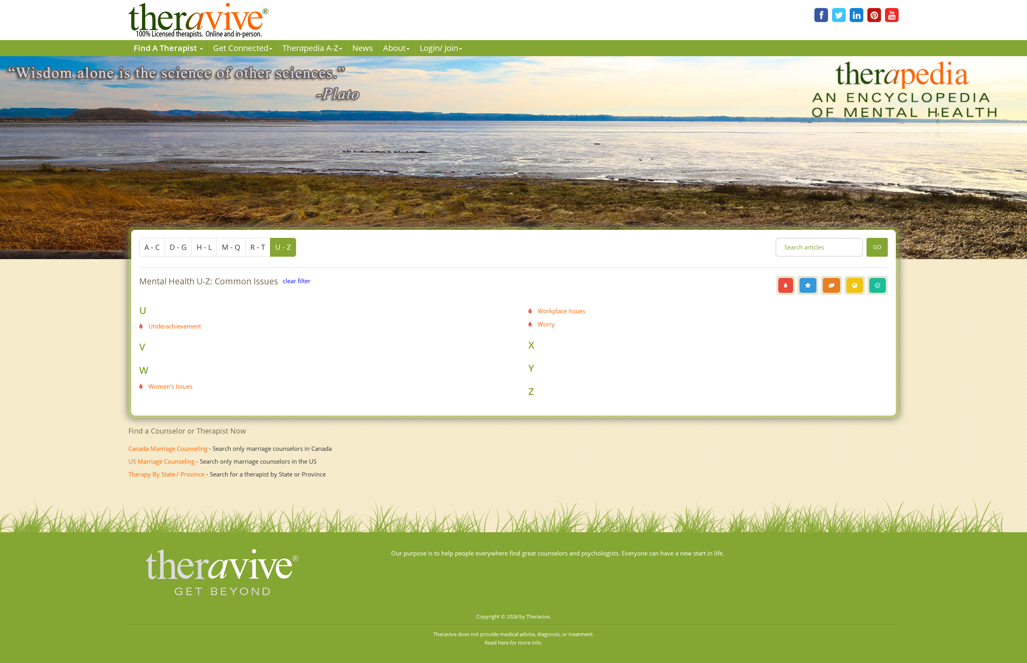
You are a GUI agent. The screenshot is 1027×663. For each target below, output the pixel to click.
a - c (152, 247)
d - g (178, 247)
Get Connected (240, 48)
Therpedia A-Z (310, 48)
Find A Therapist (166, 48)
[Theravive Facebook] (821, 15)
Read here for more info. (513, 642)
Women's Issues (170, 386)
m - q (231, 247)
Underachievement (174, 326)
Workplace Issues (561, 311)
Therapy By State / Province (166, 474)
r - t (257, 247)
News (362, 48)
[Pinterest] (874, 15)
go (877, 247)
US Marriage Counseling (161, 461)
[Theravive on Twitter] (839, 15)
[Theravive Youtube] (892, 15)
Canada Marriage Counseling (167, 448)
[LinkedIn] (856, 15)
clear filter (297, 281)
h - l (204, 247)
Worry (546, 324)
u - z (283, 247)
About (394, 48)
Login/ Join (439, 48)
